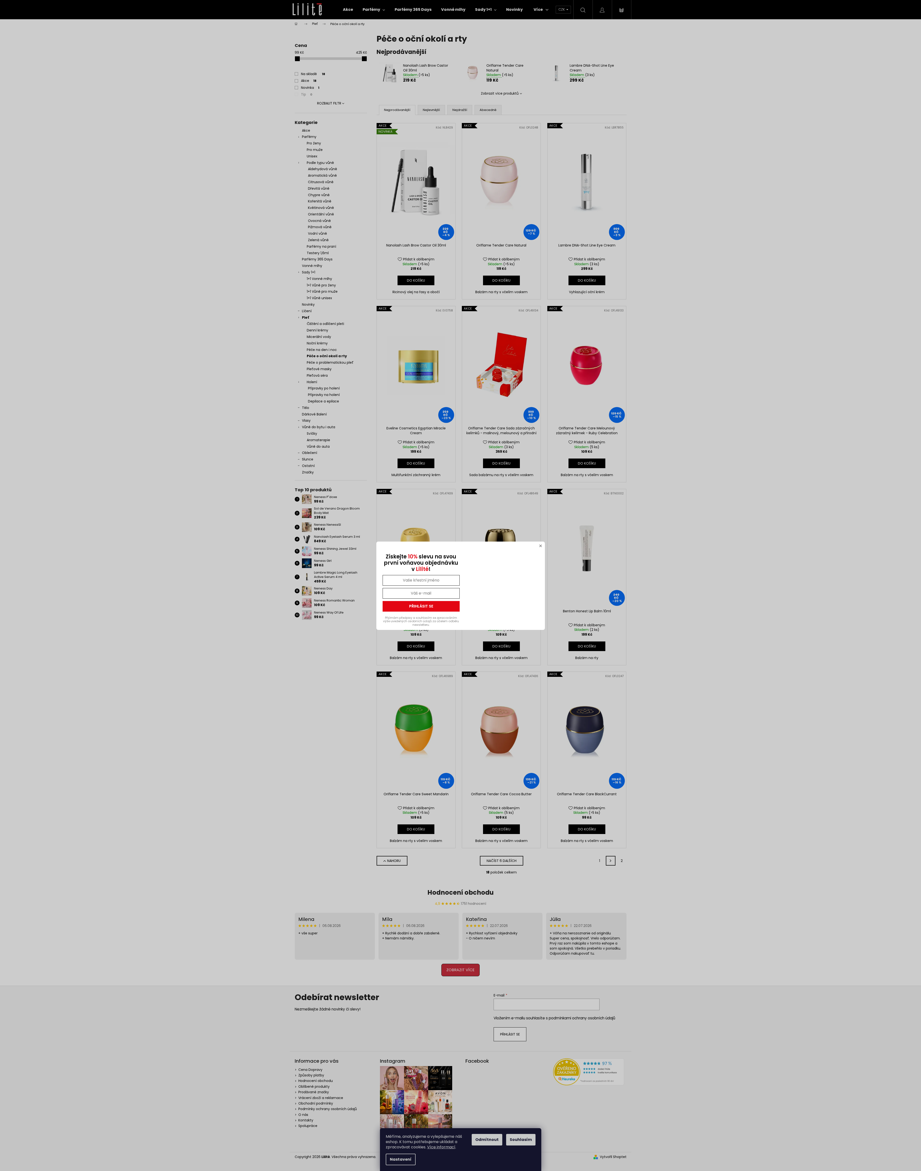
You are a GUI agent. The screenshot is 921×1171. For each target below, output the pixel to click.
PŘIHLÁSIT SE (421, 606)
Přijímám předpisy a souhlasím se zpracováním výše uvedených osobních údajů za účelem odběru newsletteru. (421, 621)
